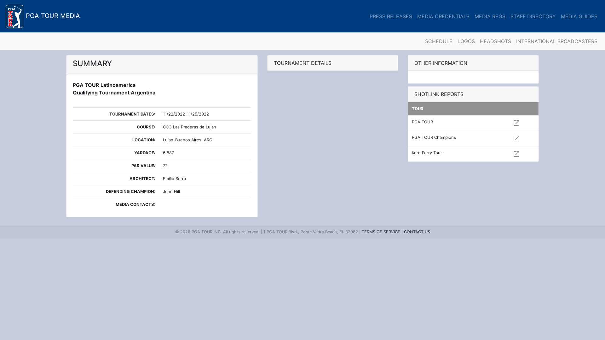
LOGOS (466, 41)
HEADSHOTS (495, 41)
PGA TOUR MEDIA (52, 16)
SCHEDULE (438, 41)
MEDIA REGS (490, 16)
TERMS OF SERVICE (381, 232)
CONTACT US (417, 232)
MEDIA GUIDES (579, 16)
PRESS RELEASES (391, 16)
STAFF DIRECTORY (533, 16)
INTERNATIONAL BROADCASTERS (556, 41)
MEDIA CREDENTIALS (443, 16)
